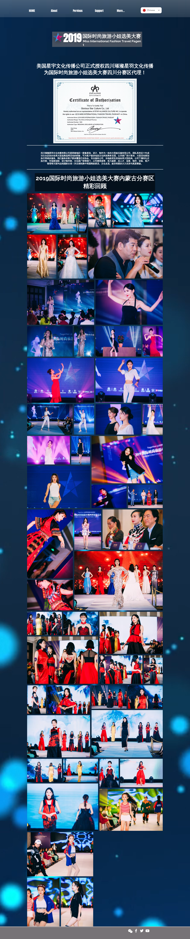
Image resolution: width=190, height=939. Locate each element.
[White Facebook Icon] (136, 930)
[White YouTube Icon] (147, 930)
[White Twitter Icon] (141, 930)
